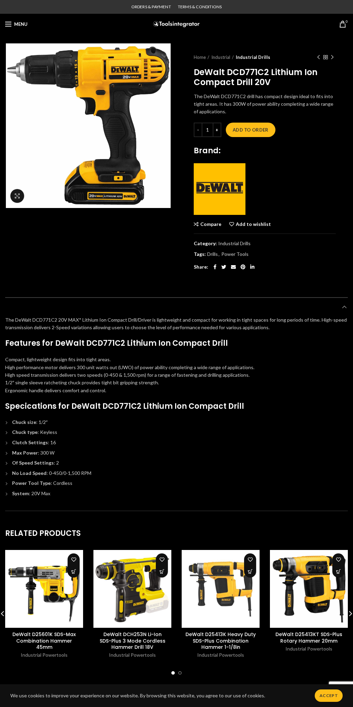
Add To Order (251, 130)
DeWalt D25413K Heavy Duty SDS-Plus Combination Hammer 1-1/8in (220, 640)
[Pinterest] (243, 266)
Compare (210, 224)
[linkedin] (252, 266)
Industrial (220, 57)
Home (200, 57)
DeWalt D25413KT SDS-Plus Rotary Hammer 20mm (308, 637)
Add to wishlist (253, 224)
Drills (212, 254)
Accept (329, 695)
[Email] (233, 266)
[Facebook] (215, 266)
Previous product (318, 57)
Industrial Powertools (44, 655)
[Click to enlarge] (17, 196)
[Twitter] (224, 266)
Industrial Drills (253, 57)
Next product (332, 57)
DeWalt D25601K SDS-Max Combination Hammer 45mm (44, 640)
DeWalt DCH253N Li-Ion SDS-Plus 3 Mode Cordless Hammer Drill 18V (132, 640)
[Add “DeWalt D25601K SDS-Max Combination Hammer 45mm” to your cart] (74, 571)
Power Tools (235, 254)
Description (21, 306)
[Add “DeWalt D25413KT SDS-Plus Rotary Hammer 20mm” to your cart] (338, 571)
